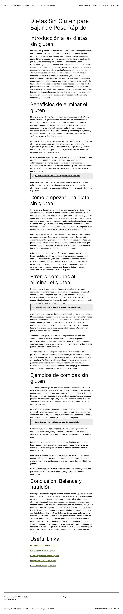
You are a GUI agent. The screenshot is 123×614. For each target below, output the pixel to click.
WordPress (114, 608)
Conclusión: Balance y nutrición (43, 566)
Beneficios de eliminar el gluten (42, 551)
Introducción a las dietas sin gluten (44, 546)
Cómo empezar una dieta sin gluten (44, 556)
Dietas (26, 597)
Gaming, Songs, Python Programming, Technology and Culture (29, 5)
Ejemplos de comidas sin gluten (43, 561)
